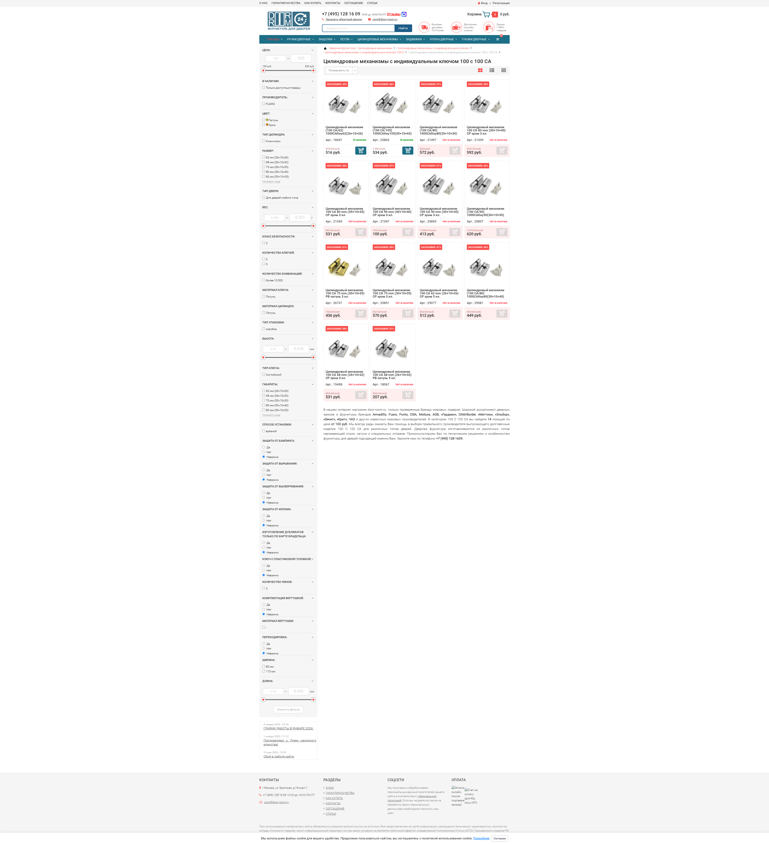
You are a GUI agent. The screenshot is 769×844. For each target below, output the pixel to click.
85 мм (270, 666)
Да (268, 447)
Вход (484, 3)
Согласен (500, 838)
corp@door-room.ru (384, 19)
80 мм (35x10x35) (277, 410)
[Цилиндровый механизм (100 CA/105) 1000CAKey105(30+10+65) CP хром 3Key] (393, 103)
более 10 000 (274, 280)
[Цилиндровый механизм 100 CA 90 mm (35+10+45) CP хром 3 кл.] (440, 185)
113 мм (270, 671)
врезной (271, 431)
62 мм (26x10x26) (277, 157)
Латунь (271, 296)
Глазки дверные (474, 39)
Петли (344, 39)
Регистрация (501, 3)
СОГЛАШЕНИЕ (353, 3)
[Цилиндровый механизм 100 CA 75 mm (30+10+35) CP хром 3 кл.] (393, 266)
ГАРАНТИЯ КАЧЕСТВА (286, 3)
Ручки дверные (299, 39)
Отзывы (394, 14)
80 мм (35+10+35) (277, 176)
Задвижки (414, 39)
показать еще (271, 181)
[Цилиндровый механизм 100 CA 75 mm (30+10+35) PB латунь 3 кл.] (346, 266)
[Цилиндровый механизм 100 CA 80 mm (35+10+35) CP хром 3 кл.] (346, 185)
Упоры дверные (442, 39)
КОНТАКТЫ (332, 3)
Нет (268, 452)
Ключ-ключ (273, 141)
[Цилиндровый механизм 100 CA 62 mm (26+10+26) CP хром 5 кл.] (440, 266)
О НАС (263, 3)
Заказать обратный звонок (344, 19)
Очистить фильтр (288, 709)
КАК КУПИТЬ (312, 3)
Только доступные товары (283, 87)
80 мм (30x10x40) (277, 171)
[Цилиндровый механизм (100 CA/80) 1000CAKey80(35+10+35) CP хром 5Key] (440, 103)
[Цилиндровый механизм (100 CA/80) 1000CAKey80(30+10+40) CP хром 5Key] (487, 266)
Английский (273, 374)
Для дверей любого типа (282, 197)
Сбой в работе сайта (279, 756)
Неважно (272, 457)
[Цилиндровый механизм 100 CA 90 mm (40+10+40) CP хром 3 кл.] (393, 185)
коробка (271, 329)
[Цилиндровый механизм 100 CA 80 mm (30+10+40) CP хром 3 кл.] (487, 103)
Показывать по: (339, 70)
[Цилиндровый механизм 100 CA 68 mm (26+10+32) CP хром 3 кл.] (346, 348)
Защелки (325, 39)
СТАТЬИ (372, 3)
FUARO (270, 104)
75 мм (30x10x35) (277, 167)
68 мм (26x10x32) (277, 162)
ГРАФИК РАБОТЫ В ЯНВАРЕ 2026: (288, 728)
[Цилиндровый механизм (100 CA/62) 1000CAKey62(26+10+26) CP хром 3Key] (346, 103)
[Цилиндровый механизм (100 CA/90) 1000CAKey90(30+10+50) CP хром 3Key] (487, 185)
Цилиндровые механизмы (377, 39)
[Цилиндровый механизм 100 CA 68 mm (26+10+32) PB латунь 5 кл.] (393, 348)
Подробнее (481, 838)
